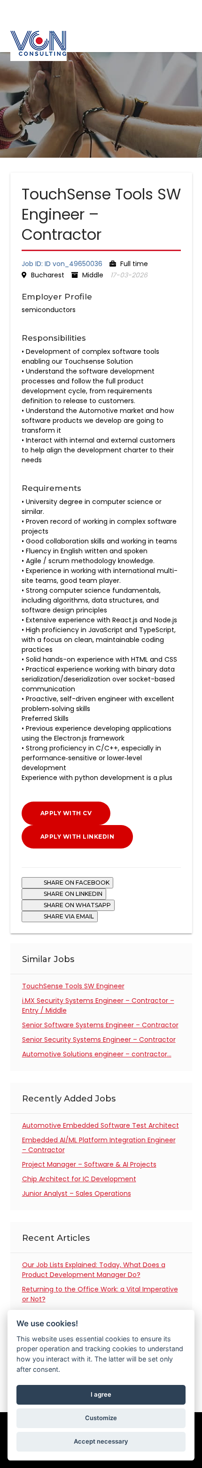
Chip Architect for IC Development (79, 1179)
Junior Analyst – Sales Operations (76, 1193)
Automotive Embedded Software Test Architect (100, 1125)
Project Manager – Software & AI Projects (89, 1164)
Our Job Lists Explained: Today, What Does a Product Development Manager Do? (93, 1269)
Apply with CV (66, 813)
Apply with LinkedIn (77, 836)
